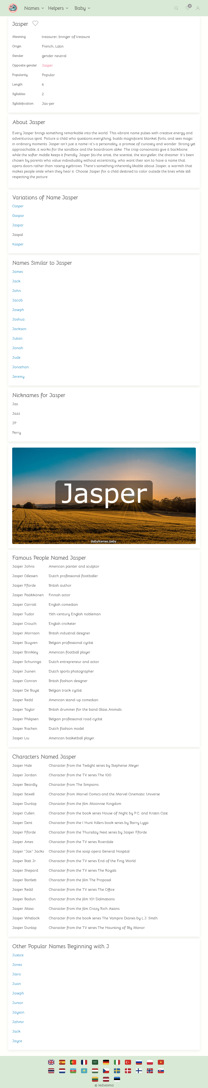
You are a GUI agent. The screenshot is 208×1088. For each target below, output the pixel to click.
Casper (18, 206)
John (16, 290)
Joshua (18, 319)
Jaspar (18, 225)
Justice (18, 955)
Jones (17, 964)
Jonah (17, 348)
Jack (16, 281)
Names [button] (31, 8)
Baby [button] (80, 8)
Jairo (16, 974)
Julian (17, 338)
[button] (176, 8)
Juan (16, 983)
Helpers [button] (56, 8)
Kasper (18, 244)
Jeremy (18, 376)
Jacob (17, 300)
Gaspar (18, 215)
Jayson (18, 1012)
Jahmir (18, 1022)
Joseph (18, 310)
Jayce (17, 1041)
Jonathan (20, 367)
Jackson (19, 329)
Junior (17, 1003)
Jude (16, 357)
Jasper (47, 65)
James (17, 271)
